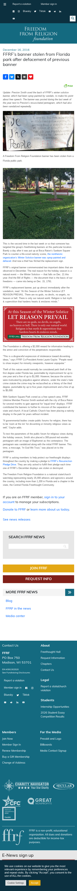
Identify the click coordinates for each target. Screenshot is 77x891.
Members (9, 732)
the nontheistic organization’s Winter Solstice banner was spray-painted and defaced (34, 257)
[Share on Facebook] (5, 77)
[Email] (13, 18)
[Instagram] (18, 11)
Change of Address (13, 763)
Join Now (7, 739)
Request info (38, 579)
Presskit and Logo (50, 739)
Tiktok (42, 11)
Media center (15, 616)
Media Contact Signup (53, 751)
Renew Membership (14, 751)
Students (47, 700)
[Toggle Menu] (5, 4)
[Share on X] (18, 77)
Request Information (53, 658)
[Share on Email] (24, 77)
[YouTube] (49, 11)
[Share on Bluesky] (12, 77)
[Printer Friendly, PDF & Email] (68, 86)
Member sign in (49, 4)
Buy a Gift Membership (16, 757)
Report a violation (22, 4)
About (45, 645)
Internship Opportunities (55, 707)
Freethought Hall (50, 652)
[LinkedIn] (60, 11)
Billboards (46, 745)
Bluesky (27, 11)
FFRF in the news (18, 608)
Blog (9, 601)
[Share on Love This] (30, 77)
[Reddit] (54, 11)
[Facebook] (13, 11)
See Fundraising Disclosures (16, 673)
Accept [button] (34, 883)
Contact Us (10, 645)
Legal (45, 680)
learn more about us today (49, 509)
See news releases (16, 519)
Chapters (46, 664)
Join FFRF (38, 568)
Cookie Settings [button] (16, 883)
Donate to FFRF (14, 509)
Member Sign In (11, 745)
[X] (35, 11)
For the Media (50, 732)
